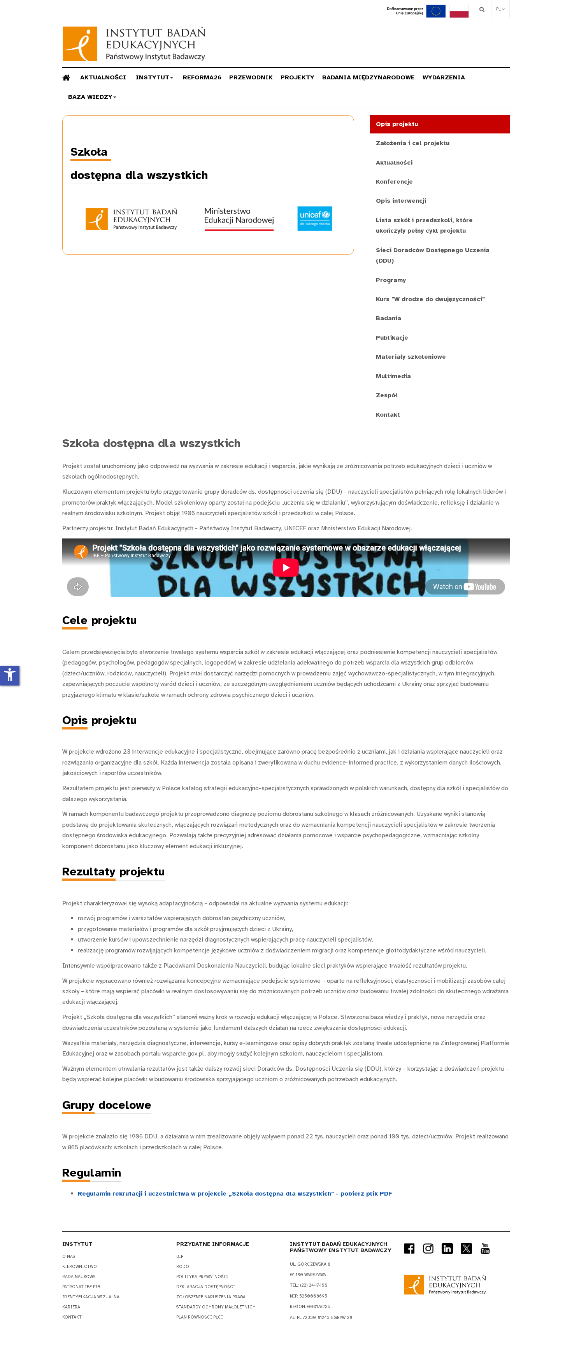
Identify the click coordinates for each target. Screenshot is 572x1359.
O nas (68, 1256)
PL (499, 9)
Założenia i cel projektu (412, 143)
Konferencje (394, 182)
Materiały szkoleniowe (411, 357)
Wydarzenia (444, 77)
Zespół (386, 395)
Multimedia (393, 376)
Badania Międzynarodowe (368, 77)
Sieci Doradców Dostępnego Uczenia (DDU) (433, 255)
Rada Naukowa (78, 1276)
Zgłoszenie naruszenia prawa (211, 1296)
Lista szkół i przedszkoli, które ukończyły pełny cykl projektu (424, 225)
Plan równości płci (199, 1317)
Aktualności (103, 77)
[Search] (482, 9)
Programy (391, 280)
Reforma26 (202, 77)
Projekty (297, 77)
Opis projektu (397, 124)
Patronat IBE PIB (81, 1286)
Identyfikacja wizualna (90, 1296)
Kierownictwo (79, 1266)
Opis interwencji (401, 201)
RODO (182, 1266)
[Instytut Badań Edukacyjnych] (134, 43)
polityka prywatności (202, 1276)
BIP (179, 1256)
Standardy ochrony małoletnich (216, 1307)
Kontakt (388, 415)
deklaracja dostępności (205, 1286)
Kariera (71, 1307)
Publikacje (392, 338)
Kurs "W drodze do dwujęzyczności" (430, 299)
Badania (388, 318)
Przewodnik (251, 77)
